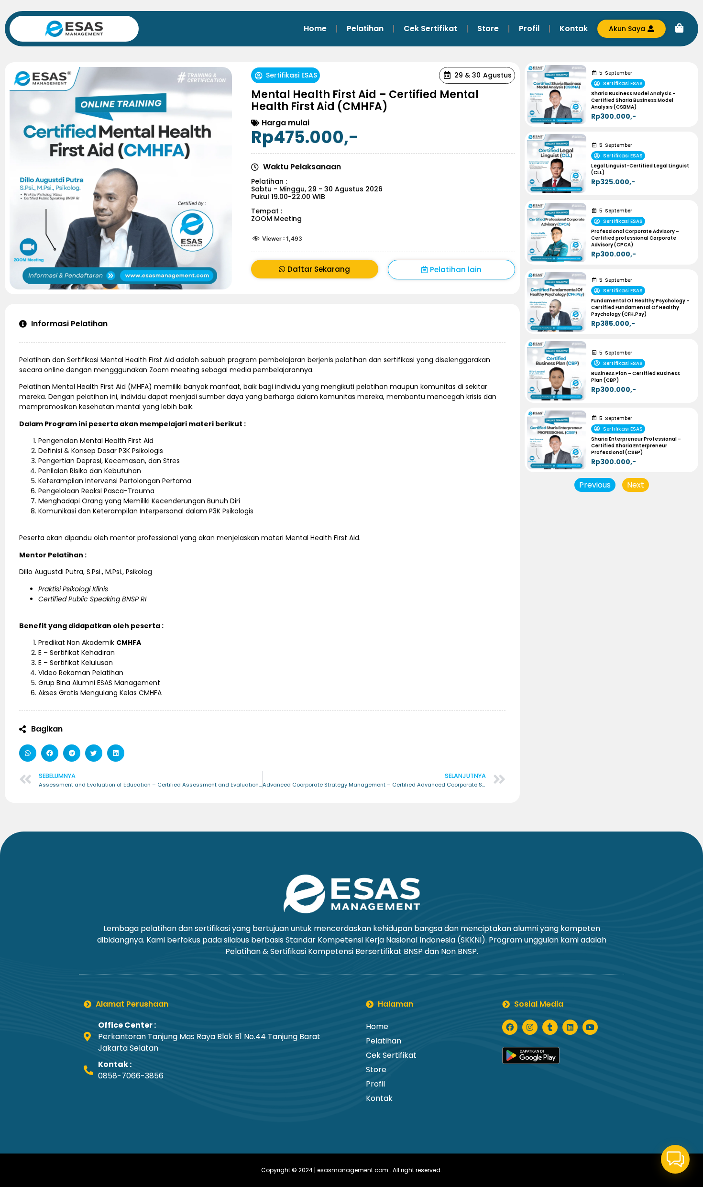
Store (488, 28)
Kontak (574, 28)
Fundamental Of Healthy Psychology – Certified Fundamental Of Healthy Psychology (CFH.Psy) (640, 307)
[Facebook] (509, 1027)
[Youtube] (590, 1027)
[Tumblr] (550, 1027)
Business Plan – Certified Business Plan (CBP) (635, 377)
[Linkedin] (570, 1027)
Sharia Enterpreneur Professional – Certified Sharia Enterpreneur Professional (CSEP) (636, 445)
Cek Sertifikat (430, 28)
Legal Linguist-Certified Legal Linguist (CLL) (640, 169)
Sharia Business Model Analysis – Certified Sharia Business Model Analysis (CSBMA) (633, 100)
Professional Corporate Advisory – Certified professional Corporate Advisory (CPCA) (635, 238)
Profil (529, 28)
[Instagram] (530, 1027)
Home (315, 28)
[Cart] (679, 28)
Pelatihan (365, 28)
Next (635, 484)
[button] (27, 753)
